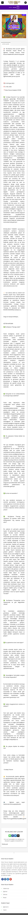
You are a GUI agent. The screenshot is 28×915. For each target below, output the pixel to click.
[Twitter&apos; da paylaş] (15, 835)
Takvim (5, 910)
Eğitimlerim (6, 907)
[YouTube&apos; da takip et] (10, 879)
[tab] (5, 44)
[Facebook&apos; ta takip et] (2, 879)
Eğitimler (5, 891)
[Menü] (2, 2)
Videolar (5, 894)
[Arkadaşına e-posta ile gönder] (18, 835)
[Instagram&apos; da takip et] (5, 879)
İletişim (4, 897)
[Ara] (25, 2)
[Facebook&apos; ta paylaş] (12, 835)
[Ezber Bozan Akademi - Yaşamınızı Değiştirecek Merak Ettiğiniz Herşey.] (14, 2)
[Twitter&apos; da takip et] (8, 879)
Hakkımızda (6, 888)
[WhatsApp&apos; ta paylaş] (10, 835)
